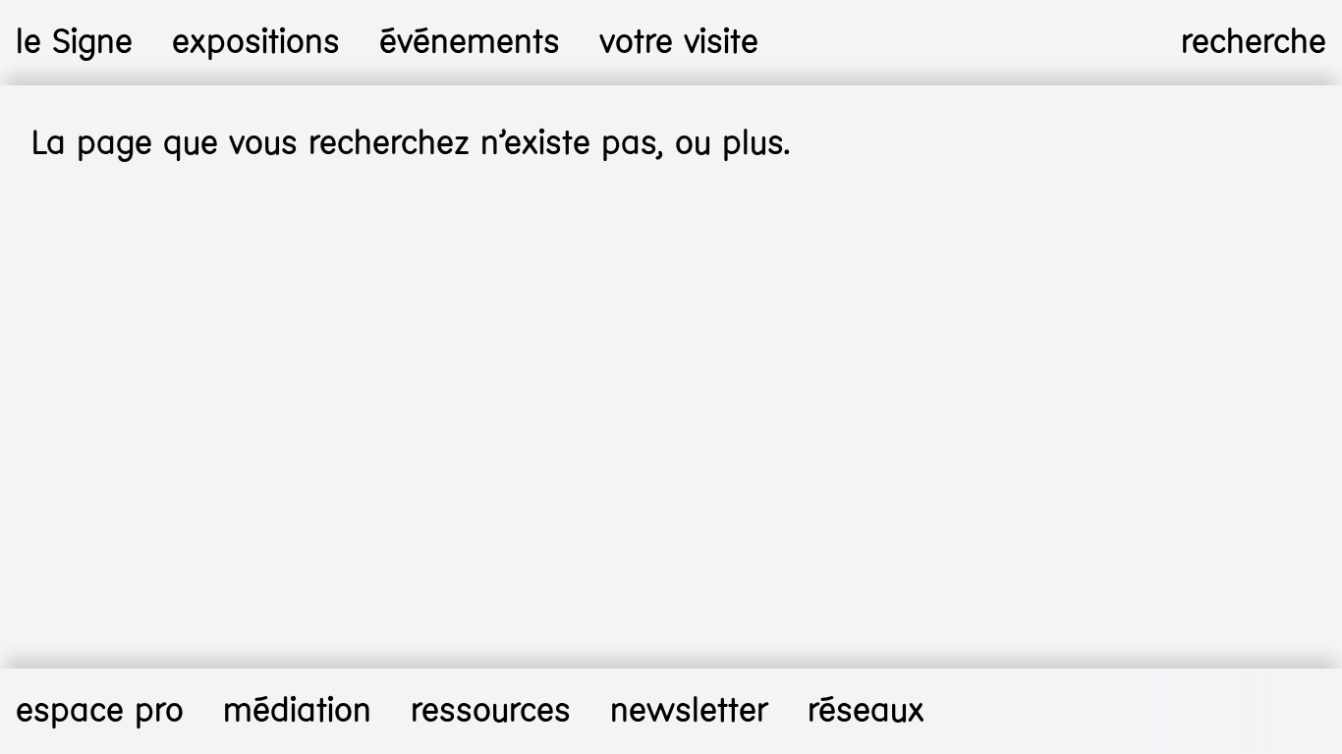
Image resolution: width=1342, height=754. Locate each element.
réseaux (866, 710)
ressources (491, 710)
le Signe (74, 42)
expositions (256, 42)
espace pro (100, 710)
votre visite (678, 42)
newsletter (689, 710)
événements (469, 42)
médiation (297, 710)
